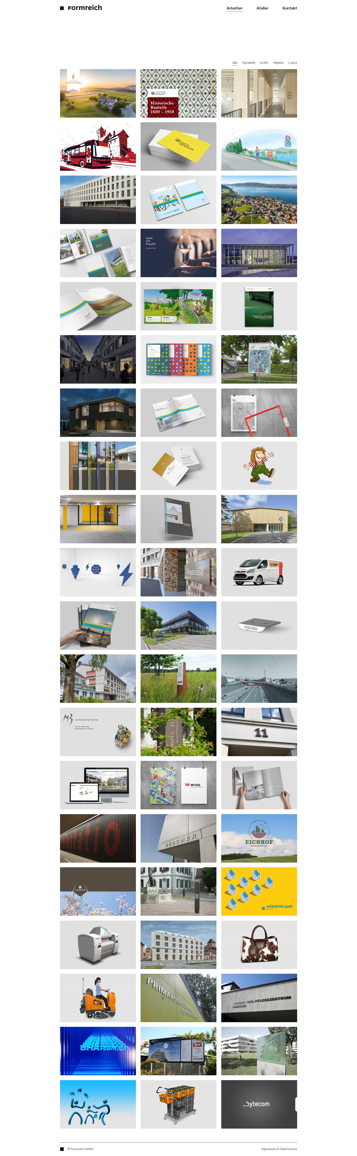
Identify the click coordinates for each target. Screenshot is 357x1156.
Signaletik (248, 62)
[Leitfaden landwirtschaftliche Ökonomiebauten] (98, 306)
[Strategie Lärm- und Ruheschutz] (259, 306)
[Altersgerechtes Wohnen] (98, 678)
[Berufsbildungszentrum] (178, 625)
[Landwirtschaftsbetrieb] (259, 838)
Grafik (264, 62)
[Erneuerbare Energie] (259, 891)
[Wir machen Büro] (178, 785)
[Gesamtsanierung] (98, 199)
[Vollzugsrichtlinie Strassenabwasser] (178, 412)
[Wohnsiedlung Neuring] (178, 572)
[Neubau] (259, 93)
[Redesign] (178, 359)
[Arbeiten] (81, 7)
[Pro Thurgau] (98, 146)
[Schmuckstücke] (98, 732)
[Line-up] (178, 678)
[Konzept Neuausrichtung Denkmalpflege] (98, 253)
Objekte (278, 62)
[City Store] (98, 359)
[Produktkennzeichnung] (259, 625)
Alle (234, 62)
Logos (292, 62)
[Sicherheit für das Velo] (98, 838)
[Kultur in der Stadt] (259, 359)
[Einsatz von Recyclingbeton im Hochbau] (178, 519)
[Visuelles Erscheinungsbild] (98, 93)
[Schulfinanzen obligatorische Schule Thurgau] (178, 199)
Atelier (262, 8)
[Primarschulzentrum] (178, 998)
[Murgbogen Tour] (259, 412)
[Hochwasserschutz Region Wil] (259, 678)
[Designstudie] (98, 944)
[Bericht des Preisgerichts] (259, 785)
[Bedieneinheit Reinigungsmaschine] (98, 998)
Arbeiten (234, 8)
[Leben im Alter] (98, 519)
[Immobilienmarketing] (98, 785)
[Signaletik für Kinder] (98, 412)
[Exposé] (98, 465)
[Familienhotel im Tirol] (178, 306)
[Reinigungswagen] (178, 1104)
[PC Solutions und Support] (259, 1104)
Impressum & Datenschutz (279, 1149)
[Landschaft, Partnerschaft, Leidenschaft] (98, 625)
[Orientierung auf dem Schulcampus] (178, 838)
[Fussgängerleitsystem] (178, 891)
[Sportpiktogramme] (98, 1104)
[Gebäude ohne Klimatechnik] (178, 944)
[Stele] (178, 732)
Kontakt (289, 8)
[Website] (178, 93)
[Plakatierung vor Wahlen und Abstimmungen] (259, 146)
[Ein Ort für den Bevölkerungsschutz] (259, 519)
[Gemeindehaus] (178, 146)
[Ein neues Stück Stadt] (259, 732)
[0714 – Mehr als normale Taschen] (259, 944)
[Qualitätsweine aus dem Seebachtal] (178, 465)
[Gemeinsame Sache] (98, 1051)
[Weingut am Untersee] (259, 199)
